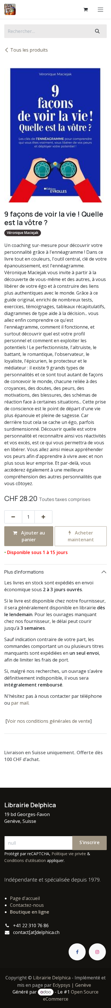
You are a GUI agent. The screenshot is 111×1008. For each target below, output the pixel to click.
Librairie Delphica (52, 978)
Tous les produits (29, 50)
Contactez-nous (27, 905)
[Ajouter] (43, 516)
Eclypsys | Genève (72, 985)
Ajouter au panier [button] (32, 536)
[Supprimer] (13, 516)
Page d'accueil (25, 898)
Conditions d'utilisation (25, 860)
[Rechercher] (97, 31)
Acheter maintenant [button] (81, 536)
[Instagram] (97, 951)
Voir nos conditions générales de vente (48, 721)
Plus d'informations (24, 572)
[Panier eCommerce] (85, 9)
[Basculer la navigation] (100, 9)
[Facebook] (77, 951)
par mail (19, 703)
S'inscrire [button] (89, 842)
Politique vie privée (69, 853)
